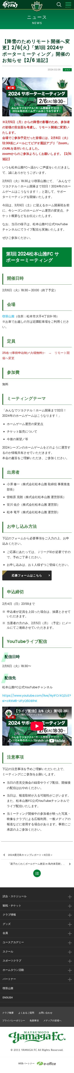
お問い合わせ (45, 1012)
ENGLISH (8, 997)
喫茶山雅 (8, 316)
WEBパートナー (26, 1063)
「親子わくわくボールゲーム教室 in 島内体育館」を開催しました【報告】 (40, 864)
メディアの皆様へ (52, 1020)
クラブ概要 (8, 1012)
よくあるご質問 (26, 1012)
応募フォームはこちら (27, 575)
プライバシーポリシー (13, 1020)
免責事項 (34, 1020)
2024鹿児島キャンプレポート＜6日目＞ (30, 855)
